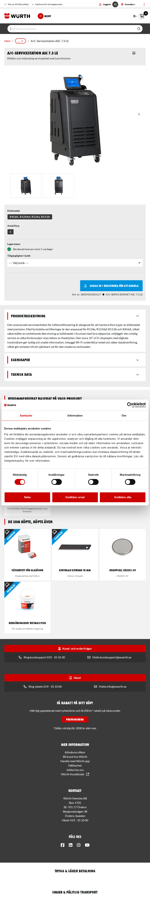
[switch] (56, 482)
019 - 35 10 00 (79, 820)
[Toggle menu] (144, 4)
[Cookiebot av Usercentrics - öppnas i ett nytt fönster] (130, 405)
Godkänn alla (122, 497)
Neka (27, 497)
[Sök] (138, 28)
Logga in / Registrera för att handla (114, 285)
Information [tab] (75, 415)
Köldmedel (13, 210)
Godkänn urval (75, 497)
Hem (7, 41)
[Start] (18, 16)
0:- (139, 15)
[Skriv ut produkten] (133, 53)
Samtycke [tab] (26, 415)
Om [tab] (124, 415)
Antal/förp (13, 225)
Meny (47, 16)
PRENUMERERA (75, 719)
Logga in (107, 4)
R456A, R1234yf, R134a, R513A (30, 216)
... (18, 41)
